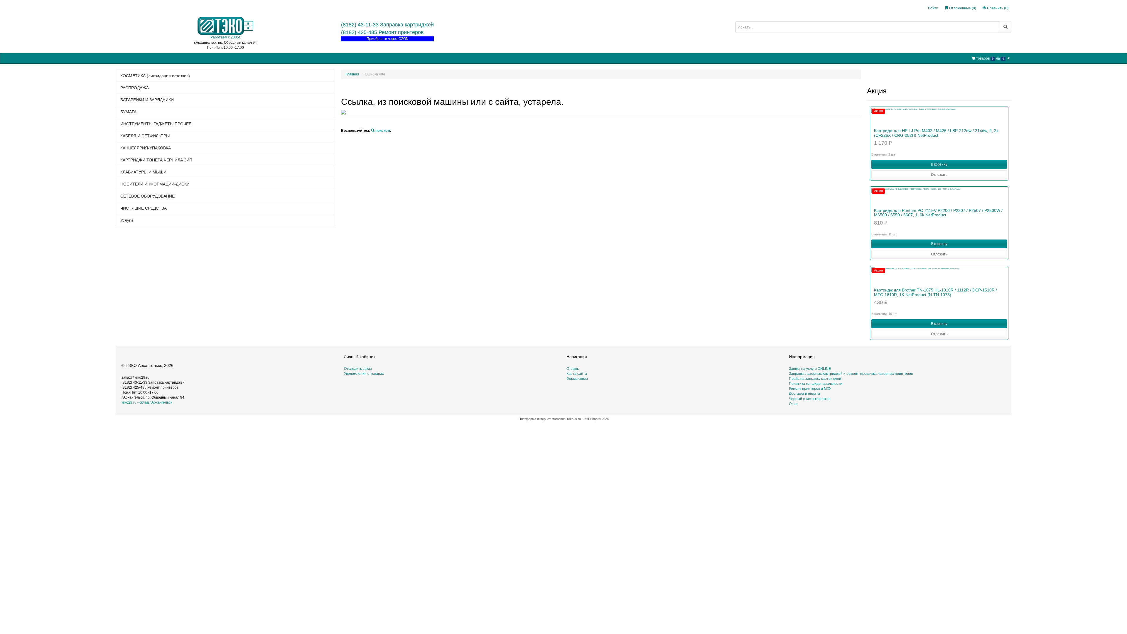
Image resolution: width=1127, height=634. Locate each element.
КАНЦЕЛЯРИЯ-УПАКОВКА (145, 148)
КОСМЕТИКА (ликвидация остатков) (155, 75)
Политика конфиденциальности (815, 384)
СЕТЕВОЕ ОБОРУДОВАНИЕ (147, 196)
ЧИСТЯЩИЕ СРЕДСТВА (143, 208)
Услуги (126, 220)
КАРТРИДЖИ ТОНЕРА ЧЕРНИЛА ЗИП (156, 160)
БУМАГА (128, 111)
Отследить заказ (358, 369)
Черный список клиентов (809, 399)
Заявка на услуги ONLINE (168, 58)
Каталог (134, 58)
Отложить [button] (939, 175)
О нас (306, 58)
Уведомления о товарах (364, 374)
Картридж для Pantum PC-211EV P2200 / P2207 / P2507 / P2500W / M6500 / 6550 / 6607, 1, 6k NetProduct (938, 212)
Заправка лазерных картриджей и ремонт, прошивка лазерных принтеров (851, 374)
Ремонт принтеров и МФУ (274, 58)
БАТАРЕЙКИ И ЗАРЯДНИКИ (147, 99)
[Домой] (120, 58)
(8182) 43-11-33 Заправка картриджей (387, 25)
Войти (933, 8)
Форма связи (577, 379)
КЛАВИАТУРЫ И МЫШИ (143, 172)
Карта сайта (576, 374)
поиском (382, 131)
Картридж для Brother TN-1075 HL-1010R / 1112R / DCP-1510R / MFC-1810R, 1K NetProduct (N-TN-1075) (935, 292)
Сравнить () (997, 8)
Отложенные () (962, 8)
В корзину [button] (939, 164)
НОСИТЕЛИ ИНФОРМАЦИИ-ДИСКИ (155, 184)
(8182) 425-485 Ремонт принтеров (382, 32)
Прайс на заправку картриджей (221, 58)
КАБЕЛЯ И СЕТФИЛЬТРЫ (145, 136)
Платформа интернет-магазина (542, 419)
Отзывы (573, 369)
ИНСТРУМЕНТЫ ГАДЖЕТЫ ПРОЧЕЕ (155, 124)
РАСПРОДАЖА (134, 87)
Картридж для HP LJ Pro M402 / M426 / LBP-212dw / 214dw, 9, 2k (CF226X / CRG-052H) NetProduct (936, 132)
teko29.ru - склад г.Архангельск (147, 402)
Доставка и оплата (804, 394)
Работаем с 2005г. (225, 37)
